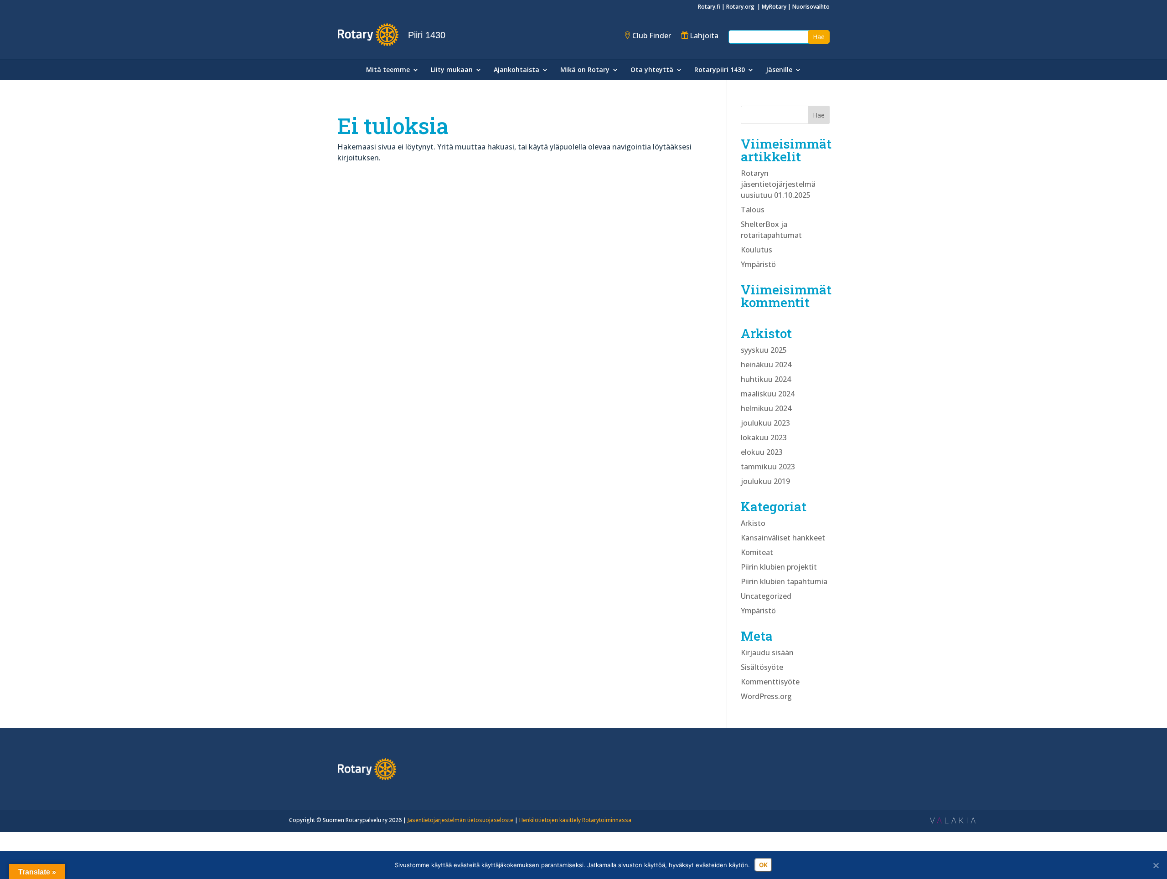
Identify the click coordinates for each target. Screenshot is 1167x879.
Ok (763, 865)
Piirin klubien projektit (779, 567)
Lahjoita (704, 36)
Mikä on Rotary (584, 70)
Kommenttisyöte (770, 682)
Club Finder (651, 36)
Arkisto (753, 523)
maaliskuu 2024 (768, 394)
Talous (752, 210)
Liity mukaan (452, 70)
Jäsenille (779, 70)
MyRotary (774, 6)
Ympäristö (758, 264)
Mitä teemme (388, 70)
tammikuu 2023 (768, 467)
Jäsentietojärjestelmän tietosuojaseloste (460, 820)
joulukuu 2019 (765, 481)
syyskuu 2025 (764, 350)
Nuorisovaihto (811, 6)
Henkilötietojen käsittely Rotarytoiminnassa (575, 820)
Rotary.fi (709, 6)
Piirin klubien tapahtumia (784, 581)
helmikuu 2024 (766, 408)
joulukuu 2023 (765, 423)
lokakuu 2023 (764, 437)
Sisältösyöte (762, 667)
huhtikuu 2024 (766, 379)
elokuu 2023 (762, 452)
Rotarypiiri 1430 (719, 70)
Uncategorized (766, 596)
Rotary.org (741, 6)
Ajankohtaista (516, 70)
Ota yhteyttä (651, 70)
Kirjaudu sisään (767, 653)
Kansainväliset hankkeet (783, 538)
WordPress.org (766, 696)
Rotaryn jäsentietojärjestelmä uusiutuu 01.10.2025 (778, 184)
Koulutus (756, 250)
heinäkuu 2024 (766, 365)
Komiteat (757, 552)
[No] (1155, 865)
